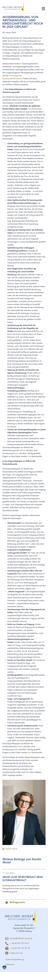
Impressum (10, 965)
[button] (43, 8)
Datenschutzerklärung (15, 960)
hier (23, 451)
